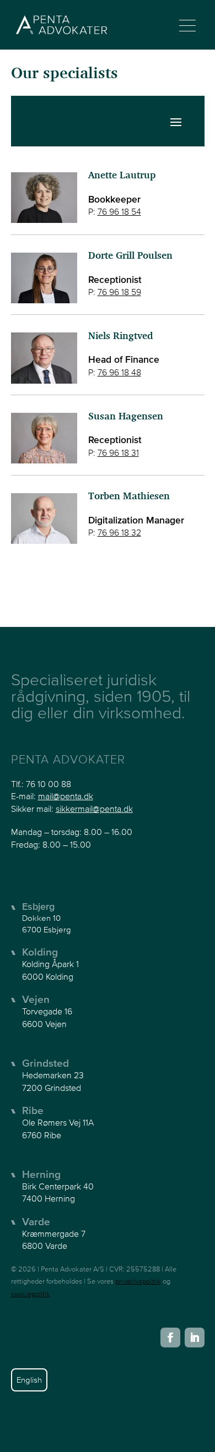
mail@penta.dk (65, 796)
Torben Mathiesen (129, 496)
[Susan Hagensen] (44, 435)
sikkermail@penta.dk (94, 809)
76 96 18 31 (118, 452)
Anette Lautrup (121, 176)
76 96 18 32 (119, 532)
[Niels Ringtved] (44, 354)
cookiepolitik (30, 1294)
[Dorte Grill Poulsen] (44, 275)
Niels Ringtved (120, 336)
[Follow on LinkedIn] (195, 1337)
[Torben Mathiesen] (44, 515)
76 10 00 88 (48, 784)
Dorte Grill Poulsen (130, 256)
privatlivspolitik (138, 1281)
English (29, 1379)
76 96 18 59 (119, 292)
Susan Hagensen (125, 417)
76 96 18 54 (119, 211)
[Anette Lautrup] (44, 194)
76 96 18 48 (119, 372)
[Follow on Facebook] (170, 1337)
